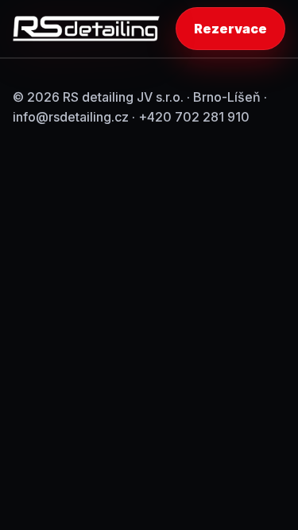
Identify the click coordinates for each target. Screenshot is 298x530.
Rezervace (230, 29)
